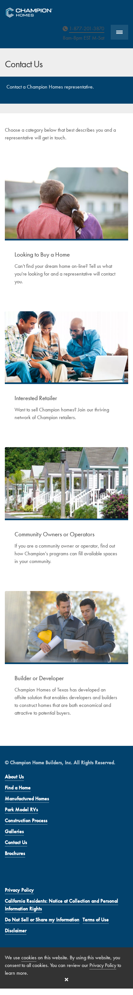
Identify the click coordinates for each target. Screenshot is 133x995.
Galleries (14, 831)
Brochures (15, 853)
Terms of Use (96, 919)
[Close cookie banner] (66, 979)
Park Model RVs (21, 809)
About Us (14, 776)
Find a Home (18, 787)
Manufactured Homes (27, 798)
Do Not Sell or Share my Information (42, 919)
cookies (28, 957)
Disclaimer (15, 930)
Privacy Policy (19, 890)
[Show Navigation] (119, 32)
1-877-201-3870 (86, 28)
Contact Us (16, 842)
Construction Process (26, 820)
